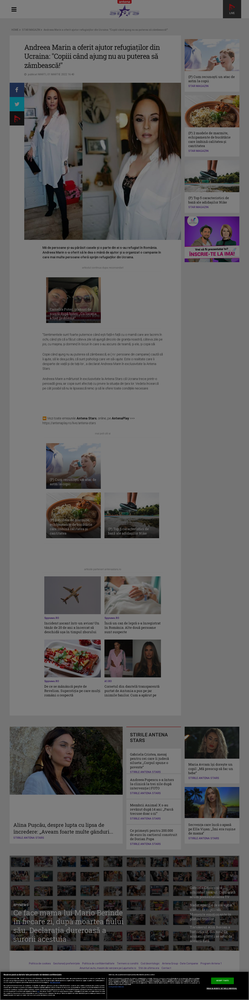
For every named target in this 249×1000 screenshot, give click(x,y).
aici (38, 991)
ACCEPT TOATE (222, 981)
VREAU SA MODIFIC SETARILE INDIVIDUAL (222, 988)
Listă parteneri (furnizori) (116, 987)
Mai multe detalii (55, 982)
